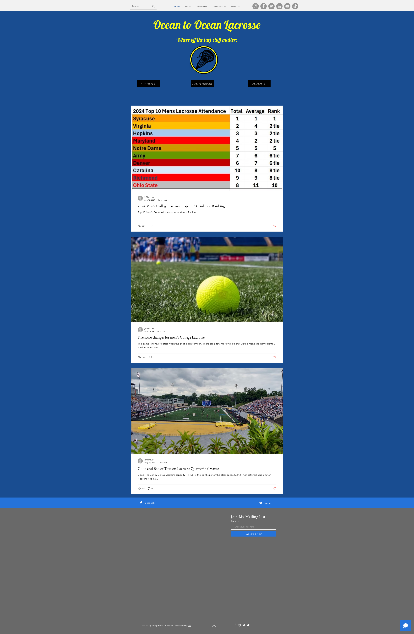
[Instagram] (255, 6)
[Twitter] (271, 6)
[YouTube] (287, 6)
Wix (189, 625)
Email (234, 521)
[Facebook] (263, 6)
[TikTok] (295, 6)
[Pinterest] (243, 625)
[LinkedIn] (279, 6)
